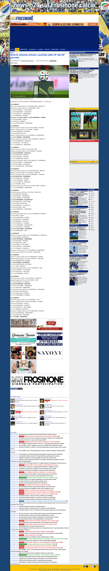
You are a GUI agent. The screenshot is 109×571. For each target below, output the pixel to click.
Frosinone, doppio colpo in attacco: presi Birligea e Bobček (37, 544)
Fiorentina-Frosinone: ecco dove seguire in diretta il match (33, 481)
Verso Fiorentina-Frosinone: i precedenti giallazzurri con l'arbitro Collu (36, 519)
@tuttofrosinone (44, 60)
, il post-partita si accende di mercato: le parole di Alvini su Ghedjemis (38, 436)
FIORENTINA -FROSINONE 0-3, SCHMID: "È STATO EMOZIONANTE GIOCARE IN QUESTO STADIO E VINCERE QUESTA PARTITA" (78, 211)
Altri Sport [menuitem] (62, 49)
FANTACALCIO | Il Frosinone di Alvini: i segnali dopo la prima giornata (35, 560)
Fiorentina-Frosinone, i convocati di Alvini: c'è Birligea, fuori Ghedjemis (36, 495)
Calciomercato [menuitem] (32, 49)
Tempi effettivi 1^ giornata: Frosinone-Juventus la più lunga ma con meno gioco (38, 562)
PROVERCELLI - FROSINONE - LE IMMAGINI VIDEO (78, 243)
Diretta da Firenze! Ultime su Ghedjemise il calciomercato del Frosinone (36, 470)
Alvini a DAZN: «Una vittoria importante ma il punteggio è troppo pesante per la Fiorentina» (41, 454)
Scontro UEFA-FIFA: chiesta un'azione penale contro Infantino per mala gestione (38, 522)
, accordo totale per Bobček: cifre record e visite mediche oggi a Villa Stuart (40, 547)
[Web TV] (92, 566)
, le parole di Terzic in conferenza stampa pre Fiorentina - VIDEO (37, 546)
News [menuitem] (17, 49)
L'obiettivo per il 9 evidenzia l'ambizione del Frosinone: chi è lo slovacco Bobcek (38, 558)
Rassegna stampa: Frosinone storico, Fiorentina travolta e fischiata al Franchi (37, 434)
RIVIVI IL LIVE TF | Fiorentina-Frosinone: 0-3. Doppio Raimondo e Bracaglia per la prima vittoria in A (42, 463)
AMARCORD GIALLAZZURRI (77, 255)
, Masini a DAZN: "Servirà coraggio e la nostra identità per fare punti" (38, 465)
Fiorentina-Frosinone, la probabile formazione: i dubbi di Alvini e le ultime (36, 537)
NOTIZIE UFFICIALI (74, 225)
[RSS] (97, 566)
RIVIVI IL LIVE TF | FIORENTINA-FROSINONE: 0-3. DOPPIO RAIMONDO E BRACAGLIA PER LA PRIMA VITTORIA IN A (78, 193)
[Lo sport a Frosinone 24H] (21, 18)
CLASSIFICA (92, 189)
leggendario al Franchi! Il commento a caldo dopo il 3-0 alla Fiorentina (38, 441)
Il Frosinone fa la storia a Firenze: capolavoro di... (26, 406)
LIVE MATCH (73, 189)
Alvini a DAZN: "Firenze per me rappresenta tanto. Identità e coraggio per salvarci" (39, 466)
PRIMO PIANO (73, 52)
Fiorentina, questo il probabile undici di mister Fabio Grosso (33, 483)
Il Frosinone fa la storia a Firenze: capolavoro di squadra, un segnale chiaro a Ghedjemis (40, 438)
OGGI (93, 161)
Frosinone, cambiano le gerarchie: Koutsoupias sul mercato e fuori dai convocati (42, 538)
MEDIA (71, 241)
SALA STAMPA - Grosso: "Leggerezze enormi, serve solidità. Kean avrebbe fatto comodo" (40, 445)
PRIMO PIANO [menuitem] (23, 49)
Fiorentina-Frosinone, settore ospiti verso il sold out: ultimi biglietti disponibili (37, 540)
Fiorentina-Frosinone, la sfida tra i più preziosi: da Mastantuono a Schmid (36, 515)
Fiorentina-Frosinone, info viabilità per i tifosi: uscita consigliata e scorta (36, 488)
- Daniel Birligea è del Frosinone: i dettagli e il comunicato (35, 531)
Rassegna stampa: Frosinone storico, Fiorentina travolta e (84, 163)
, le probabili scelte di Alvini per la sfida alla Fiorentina (34, 484)
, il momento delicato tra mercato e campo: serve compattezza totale (38, 493)
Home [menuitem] (12, 49)
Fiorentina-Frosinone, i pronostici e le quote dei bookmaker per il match (36, 475)
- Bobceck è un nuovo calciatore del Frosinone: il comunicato (36, 490)
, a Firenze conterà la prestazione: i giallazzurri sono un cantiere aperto (39, 520)
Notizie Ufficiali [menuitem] (55, 49)
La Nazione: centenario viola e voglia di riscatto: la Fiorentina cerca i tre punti (37, 468)
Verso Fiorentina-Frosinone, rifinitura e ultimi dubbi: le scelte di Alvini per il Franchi (38, 517)
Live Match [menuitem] (40, 49)
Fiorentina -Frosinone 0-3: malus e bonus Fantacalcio (31, 440)
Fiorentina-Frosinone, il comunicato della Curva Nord (31, 526)
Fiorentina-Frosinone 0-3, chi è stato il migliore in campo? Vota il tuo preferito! (37, 457)
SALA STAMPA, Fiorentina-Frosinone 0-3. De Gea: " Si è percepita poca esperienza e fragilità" (41, 443)
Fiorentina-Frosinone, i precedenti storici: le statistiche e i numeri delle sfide (37, 508)
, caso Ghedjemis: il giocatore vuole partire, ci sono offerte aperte (37, 472)
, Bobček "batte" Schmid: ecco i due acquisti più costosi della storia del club (40, 542)
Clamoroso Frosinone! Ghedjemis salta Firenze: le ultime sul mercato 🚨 (36, 499)
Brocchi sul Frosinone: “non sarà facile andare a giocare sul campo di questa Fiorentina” (40, 513)
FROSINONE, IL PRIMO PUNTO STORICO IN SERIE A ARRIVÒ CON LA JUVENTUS (78, 258)
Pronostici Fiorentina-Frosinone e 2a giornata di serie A (32, 506)
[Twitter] (87, 566)
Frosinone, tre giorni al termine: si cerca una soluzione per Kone (38, 477)
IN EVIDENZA (73, 68)
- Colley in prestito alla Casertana (29, 535)
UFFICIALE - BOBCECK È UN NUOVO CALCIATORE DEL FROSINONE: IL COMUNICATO (78, 228)
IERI (97, 161)
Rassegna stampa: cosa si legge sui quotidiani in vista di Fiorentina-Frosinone (37, 479)
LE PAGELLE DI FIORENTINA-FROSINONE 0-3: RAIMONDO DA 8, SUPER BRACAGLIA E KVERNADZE (82, 56)
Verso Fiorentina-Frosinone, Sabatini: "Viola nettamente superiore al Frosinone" (38, 474)
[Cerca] (97, 13)
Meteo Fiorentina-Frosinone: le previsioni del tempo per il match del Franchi (37, 486)
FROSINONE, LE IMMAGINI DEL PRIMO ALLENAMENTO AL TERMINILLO (78, 274)
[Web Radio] (95, 566)
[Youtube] (90, 566)
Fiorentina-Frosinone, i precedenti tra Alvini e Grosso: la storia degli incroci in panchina (40, 533)
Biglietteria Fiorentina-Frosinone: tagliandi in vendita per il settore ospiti (36, 553)
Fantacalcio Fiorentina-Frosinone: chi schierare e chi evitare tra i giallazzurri (37, 497)
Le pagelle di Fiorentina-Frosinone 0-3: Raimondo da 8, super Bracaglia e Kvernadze (39, 456)
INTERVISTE (73, 206)
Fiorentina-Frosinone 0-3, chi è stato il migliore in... (27, 423)
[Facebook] (85, 566)
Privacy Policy (95, 564)
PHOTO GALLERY (74, 271)
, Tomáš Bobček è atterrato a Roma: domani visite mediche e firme (38, 524)
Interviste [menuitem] (47, 49)
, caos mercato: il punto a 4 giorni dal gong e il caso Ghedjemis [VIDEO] (39, 492)
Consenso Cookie (87, 564)
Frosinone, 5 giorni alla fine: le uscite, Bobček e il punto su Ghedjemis (39, 554)
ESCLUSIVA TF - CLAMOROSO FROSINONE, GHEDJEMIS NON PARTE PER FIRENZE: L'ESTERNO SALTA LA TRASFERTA (82, 71)
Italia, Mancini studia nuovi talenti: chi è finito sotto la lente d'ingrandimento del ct (38, 556)
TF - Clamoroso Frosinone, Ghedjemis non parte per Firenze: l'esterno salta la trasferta (42, 501)
